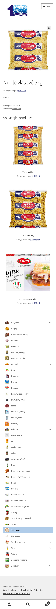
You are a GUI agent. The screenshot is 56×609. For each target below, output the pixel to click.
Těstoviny (16, 108)
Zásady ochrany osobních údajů (17, 590)
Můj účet (9, 604)
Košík (43, 602)
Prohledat (28, 604)
